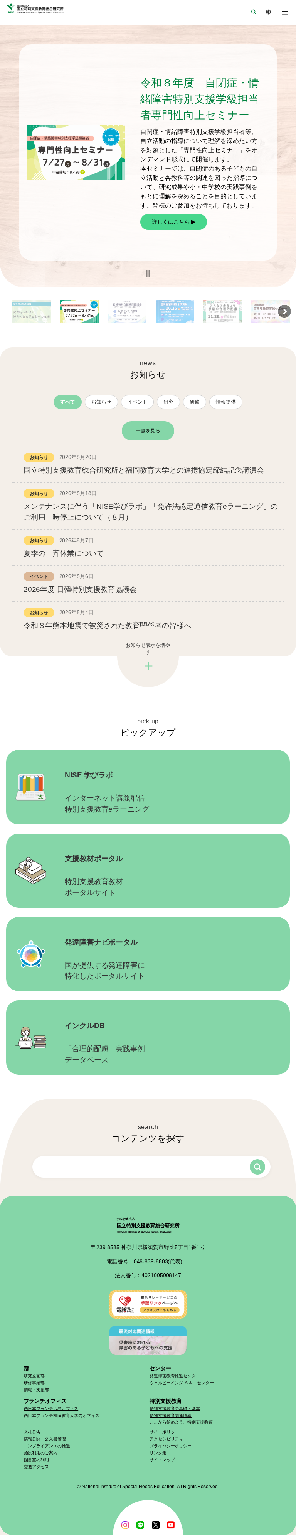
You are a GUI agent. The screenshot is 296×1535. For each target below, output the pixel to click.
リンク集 (158, 1452)
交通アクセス (36, 1466)
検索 (257, 1167)
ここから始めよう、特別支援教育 (181, 1422)
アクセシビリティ (166, 1439)
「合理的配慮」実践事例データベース (105, 1043)
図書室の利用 (36, 1459)
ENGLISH (266, 12)
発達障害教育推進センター (175, 1376)
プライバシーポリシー (171, 1446)
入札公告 (32, 1432)
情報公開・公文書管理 (45, 1439)
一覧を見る (148, 431)
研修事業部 (34, 1383)
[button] (148, 273)
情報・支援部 (36, 1389)
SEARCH (251, 12)
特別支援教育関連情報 (171, 1415)
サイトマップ (162, 1459)
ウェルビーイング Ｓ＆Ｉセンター (182, 1383)
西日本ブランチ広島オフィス (51, 1408)
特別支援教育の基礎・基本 (175, 1408)
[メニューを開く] (285, 12)
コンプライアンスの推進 (47, 1446)
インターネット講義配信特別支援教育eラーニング (107, 792)
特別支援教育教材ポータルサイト (94, 875)
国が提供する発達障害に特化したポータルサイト (105, 959)
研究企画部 (34, 1376)
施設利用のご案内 (40, 1452)
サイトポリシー (164, 1432)
